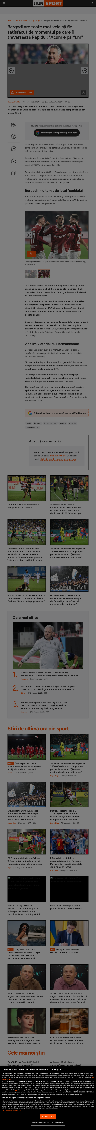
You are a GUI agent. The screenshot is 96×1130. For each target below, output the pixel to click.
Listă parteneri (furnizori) (11, 1110)
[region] (48, 1098)
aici (16, 1090)
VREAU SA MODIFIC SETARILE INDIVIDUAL (48, 1123)
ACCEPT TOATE (48, 1116)
